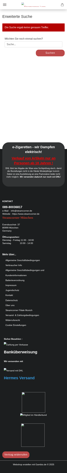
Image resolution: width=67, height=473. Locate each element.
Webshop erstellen (22, 464)
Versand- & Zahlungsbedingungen (22, 315)
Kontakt (9, 295)
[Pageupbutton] (58, 468)
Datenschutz (11, 300)
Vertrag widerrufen (15, 454)
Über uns (9, 305)
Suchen (50, 53)
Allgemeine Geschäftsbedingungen (22, 260)
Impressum (11, 285)
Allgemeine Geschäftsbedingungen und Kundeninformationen (24, 272)
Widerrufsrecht (12, 320)
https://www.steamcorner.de (25, 214)
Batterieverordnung (14, 280)
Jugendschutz (12, 290)
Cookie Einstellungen (15, 325)
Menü (4, 4)
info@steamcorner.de (21, 210)
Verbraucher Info (13, 265)
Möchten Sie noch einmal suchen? (24, 38)
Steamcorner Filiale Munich (18, 310)
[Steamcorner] (33, 4)
